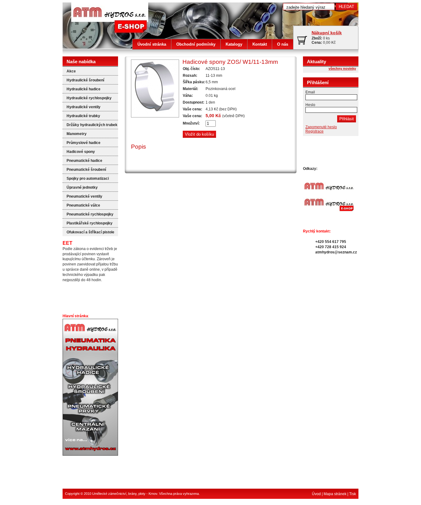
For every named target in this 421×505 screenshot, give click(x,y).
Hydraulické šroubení (85, 80)
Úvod (316, 494)
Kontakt (259, 44)
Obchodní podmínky (195, 44)
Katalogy (234, 44)
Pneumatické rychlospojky (90, 214)
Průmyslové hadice (83, 143)
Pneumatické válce (83, 205)
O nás (282, 44)
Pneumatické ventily (84, 196)
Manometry (77, 134)
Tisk (352, 494)
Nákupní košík (327, 32)
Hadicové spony (81, 152)
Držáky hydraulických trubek (92, 125)
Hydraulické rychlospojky (89, 98)
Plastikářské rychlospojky (89, 223)
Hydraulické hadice (83, 89)
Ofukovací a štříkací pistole (90, 232)
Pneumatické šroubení (86, 169)
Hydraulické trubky (83, 116)
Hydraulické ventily (83, 107)
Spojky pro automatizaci (88, 178)
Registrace (314, 131)
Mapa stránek (335, 494)
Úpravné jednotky (82, 187)
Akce (71, 71)
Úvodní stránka (151, 44)
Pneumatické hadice (84, 160)
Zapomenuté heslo (321, 127)
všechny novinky (342, 68)
